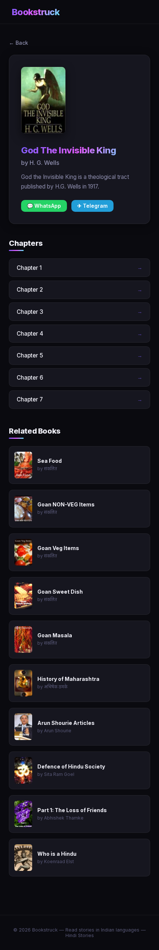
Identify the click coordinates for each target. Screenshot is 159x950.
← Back (18, 43)
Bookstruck (36, 12)
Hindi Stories (79, 935)
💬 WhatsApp (44, 206)
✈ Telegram (92, 206)
